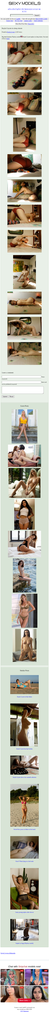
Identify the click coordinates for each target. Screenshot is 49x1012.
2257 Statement (24, 1011)
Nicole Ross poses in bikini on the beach (24, 829)
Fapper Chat (9, 20)
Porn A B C (31, 24)
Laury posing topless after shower (24, 912)
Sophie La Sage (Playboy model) (24, 943)
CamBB (18, 19)
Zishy (8, 38)
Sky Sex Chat (18, 20)
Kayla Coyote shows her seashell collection (24, 777)
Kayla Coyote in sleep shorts (12, 28)
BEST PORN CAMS (41, 19)
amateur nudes (28, 20)
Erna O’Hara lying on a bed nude (25, 861)
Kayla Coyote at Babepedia (8, 953)
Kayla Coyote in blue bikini (24, 697)
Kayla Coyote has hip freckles (24, 749)
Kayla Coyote (11, 32)
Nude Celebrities (38, 20)
